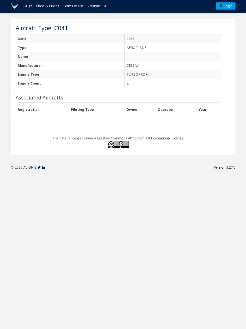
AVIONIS (30, 167)
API (107, 6)
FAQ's (27, 6)
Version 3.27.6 (224, 167)
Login (227, 6)
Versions (94, 6)
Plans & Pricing (47, 6)
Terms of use (73, 6)
